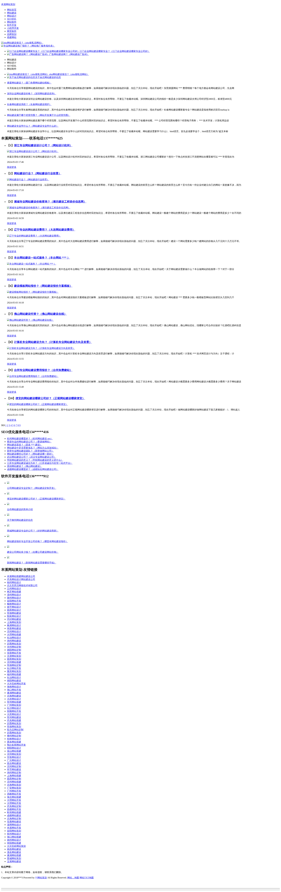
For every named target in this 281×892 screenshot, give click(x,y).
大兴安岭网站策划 (16, 846)
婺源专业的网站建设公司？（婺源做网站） (29, 441)
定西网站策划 (14, 643)
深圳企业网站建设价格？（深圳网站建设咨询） (31, 93)
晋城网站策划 (14, 858)
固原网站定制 (14, 778)
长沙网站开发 (14, 668)
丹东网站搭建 (14, 720)
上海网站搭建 (14, 775)
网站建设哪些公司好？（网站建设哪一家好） (30, 454)
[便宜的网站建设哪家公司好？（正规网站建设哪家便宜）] (37, 404)
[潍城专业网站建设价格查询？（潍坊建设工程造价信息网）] (38, 207)
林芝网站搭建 (14, 591)
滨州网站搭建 (14, 662)
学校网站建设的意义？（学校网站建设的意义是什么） (35, 460)
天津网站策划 (14, 656)
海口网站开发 (14, 689)
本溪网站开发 (14, 827)
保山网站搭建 (14, 751)
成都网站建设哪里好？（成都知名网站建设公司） (33, 469)
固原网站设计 (14, 610)
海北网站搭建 (14, 797)
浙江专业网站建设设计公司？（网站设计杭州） (43, 145)
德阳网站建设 (14, 680)
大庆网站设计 (14, 714)
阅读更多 (11, 167)
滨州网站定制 (14, 766)
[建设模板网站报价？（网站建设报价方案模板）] (33, 292)
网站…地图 (73, 877)
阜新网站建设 (14, 628)
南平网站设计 (14, 607)
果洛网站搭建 (14, 742)
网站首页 (11, 9)
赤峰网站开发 (14, 794)
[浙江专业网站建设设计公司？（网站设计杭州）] (33, 151)
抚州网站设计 (14, 834)
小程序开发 (13, 28)
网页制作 (11, 31)
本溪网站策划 (8, 4)
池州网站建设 (14, 640)
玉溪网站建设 (14, 861)
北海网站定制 (14, 818)
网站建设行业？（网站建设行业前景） (37, 173)
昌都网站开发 (14, 809)
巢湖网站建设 (14, 693)
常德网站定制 (14, 665)
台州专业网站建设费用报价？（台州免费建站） (43, 370)
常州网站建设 (14, 717)
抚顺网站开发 (14, 711)
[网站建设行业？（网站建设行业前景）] (28, 179)
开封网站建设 (14, 619)
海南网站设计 (14, 686)
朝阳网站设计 (14, 748)
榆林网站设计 (14, 604)
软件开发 (11, 25)
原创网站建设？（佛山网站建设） (24, 466)
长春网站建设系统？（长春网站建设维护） (29, 104)
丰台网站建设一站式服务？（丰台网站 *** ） (42, 257)
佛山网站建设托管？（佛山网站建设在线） (40, 313)
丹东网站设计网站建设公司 (21, 579)
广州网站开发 (14, 791)
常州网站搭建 (14, 702)
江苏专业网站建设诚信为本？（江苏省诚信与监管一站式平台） (40, 463)
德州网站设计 (14, 840)
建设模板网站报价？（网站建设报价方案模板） (43, 285)
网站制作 (11, 22)
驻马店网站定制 (15, 729)
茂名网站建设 (14, 852)
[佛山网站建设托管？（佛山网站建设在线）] (30, 320)
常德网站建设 (14, 613)
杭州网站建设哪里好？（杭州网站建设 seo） (30, 438)
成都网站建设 (14, 815)
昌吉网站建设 (14, 763)
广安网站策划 (14, 788)
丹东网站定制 (14, 806)
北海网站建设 (14, 696)
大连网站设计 (14, 699)
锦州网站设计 (14, 582)
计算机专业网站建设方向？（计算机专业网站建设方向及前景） (53, 342)
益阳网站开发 (14, 601)
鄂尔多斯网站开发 (16, 745)
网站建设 (11, 13)
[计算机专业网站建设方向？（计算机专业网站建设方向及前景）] (41, 348)
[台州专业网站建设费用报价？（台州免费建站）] (33, 376)
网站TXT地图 (87, 877)
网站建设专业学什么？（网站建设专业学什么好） (33, 126)
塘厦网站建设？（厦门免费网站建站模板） (29, 82)
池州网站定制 (14, 772)
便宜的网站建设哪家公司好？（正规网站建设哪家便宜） (50, 398)
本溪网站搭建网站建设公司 (21, 576)
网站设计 (11, 16)
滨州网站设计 (14, 631)
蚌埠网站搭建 (14, 812)
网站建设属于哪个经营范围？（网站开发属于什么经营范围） (38, 115)
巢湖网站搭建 (14, 855)
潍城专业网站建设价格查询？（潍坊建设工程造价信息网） (50, 201)
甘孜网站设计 (14, 757)
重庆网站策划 (14, 671)
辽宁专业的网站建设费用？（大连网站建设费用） (44, 229)
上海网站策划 (14, 622)
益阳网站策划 (14, 831)
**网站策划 (41, 877)
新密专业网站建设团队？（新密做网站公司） (30, 451)
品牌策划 (11, 34)
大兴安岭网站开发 (16, 683)
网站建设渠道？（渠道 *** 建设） (24, 444)
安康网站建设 (14, 821)
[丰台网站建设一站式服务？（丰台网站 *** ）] (31, 264)
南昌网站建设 (14, 849)
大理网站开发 (14, 800)
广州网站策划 (14, 705)
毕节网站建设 (14, 769)
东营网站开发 (14, 653)
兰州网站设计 (14, 588)
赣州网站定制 (14, 735)
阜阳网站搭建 (14, 843)
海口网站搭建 (14, 837)
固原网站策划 (14, 659)
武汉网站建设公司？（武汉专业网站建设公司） (31, 457)
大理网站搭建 (14, 634)
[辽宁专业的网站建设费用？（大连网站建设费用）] (34, 235)
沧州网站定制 (14, 647)
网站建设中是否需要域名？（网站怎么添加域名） (33, 448)
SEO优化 (11, 19)
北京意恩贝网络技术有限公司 (22, 585)
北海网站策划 (14, 785)
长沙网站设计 (14, 708)
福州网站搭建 (14, 674)
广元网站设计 (14, 760)
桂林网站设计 (14, 739)
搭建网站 (11, 37)
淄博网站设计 (14, 824)
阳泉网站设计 (14, 616)
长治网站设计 (14, 637)
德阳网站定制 (14, 650)
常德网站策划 (14, 726)
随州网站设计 (14, 597)
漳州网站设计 (14, 594)
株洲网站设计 (14, 625)
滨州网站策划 (14, 754)
